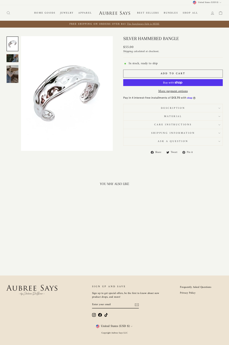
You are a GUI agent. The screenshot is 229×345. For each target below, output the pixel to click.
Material (173, 116)
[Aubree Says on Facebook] (100, 315)
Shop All (190, 13)
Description (173, 108)
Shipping (128, 52)
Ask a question (173, 141)
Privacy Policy (188, 293)
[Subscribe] (137, 305)
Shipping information (173, 133)
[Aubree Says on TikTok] (106, 315)
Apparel (85, 13)
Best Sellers (148, 13)
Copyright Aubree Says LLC (114, 333)
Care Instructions (173, 124)
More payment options (173, 91)
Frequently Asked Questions (195, 287)
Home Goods (44, 13)
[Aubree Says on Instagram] (94, 315)
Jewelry (67, 13)
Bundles (171, 13)
